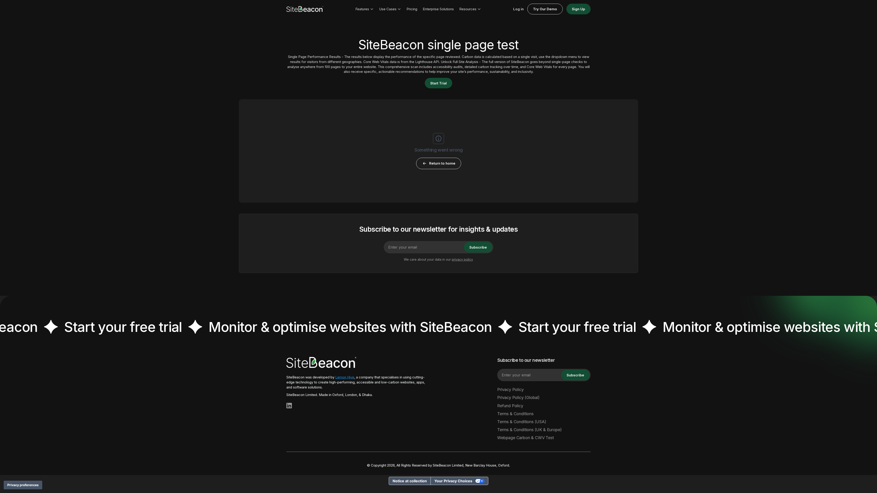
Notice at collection (410, 481)
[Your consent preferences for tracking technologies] (23, 485)
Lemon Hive (344, 377)
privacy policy (462, 259)
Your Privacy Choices (453, 481)
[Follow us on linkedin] (289, 405)
